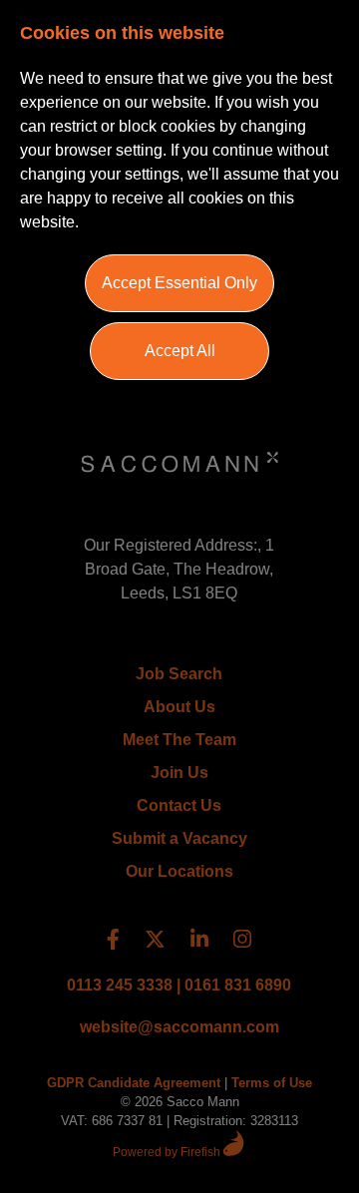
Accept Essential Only (179, 282)
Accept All (180, 350)
